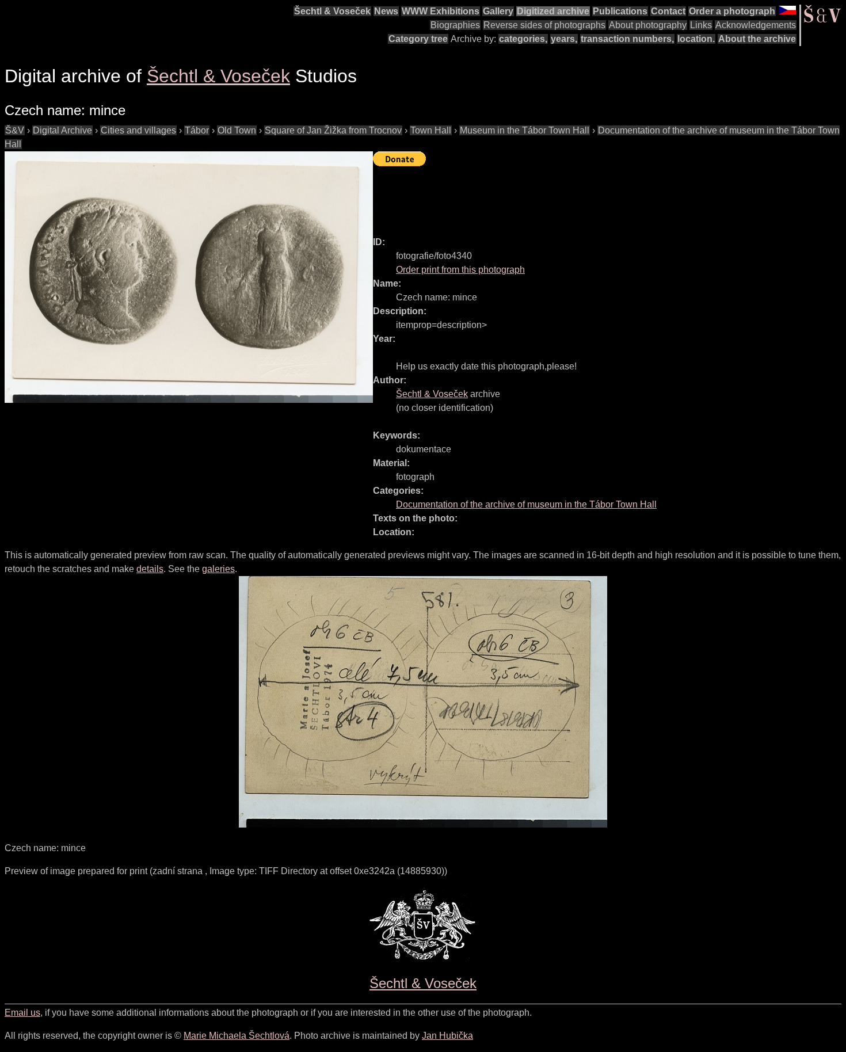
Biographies (455, 25)
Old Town (237, 130)
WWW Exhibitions (440, 11)
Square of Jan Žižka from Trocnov (333, 130)
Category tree (418, 39)
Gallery (498, 11)
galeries (218, 569)
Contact (668, 11)
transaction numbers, (627, 39)
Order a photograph (732, 11)
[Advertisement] (582, 196)
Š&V (14, 130)
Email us (22, 1012)
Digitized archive (553, 11)
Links (701, 25)
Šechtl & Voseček (332, 11)
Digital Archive (62, 130)
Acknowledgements (755, 25)
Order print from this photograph (460, 270)
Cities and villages (138, 130)
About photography (648, 25)
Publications (620, 11)
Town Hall (430, 130)
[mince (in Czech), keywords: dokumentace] (189, 277)
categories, (523, 39)
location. (696, 39)
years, (564, 39)
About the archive (757, 39)
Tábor (197, 130)
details (149, 569)
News (386, 11)
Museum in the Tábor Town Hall (524, 130)
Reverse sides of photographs (544, 25)
